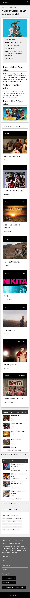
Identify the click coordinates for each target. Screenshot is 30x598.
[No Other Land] (15, 318)
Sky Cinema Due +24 (7, 529)
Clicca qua (24, 454)
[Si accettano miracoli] (15, 387)
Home (3, 7)
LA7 (23, 168)
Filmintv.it (5, 2)
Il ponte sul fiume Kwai (14, 190)
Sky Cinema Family (18, 518)
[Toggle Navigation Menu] (27, 2)
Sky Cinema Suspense (17, 521)
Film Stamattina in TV (9, 578)
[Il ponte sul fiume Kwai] (15, 179)
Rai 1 (23, 133)
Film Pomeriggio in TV (9, 582)
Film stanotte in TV (20, 587)
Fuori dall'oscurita (12, 262)
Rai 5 (23, 307)
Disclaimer (6, 565)
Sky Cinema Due (14, 515)
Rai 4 (23, 202)
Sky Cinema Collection (7, 518)
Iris (24, 273)
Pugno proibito (10, 364)
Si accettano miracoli (13, 399)
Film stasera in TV (8, 587)
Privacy (5, 561)
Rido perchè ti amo (12, 156)
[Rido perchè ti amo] (15, 144)
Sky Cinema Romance (7, 524)
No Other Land (10, 330)
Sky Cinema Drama (18, 524)
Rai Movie (21, 341)
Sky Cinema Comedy (7, 526)
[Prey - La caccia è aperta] (15, 213)
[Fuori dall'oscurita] (15, 250)
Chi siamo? (6, 556)
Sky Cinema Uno (6, 515)
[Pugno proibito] (15, 353)
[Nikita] (15, 284)
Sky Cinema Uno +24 (17, 526)
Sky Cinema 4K (16, 529)
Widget (5, 569)
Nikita (6, 296)
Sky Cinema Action (7, 521)
